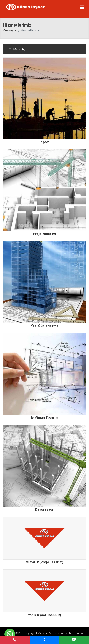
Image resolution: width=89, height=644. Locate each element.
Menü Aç (19, 49)
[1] (82, 7)
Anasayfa (9, 30)
